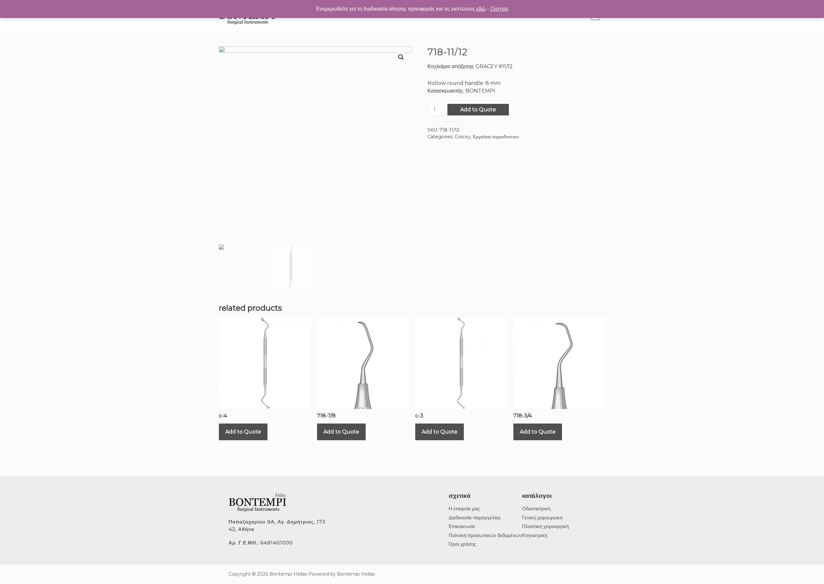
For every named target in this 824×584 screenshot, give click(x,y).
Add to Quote (478, 109)
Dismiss (499, 9)
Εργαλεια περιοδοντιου (496, 137)
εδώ (481, 9)
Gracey (463, 137)
